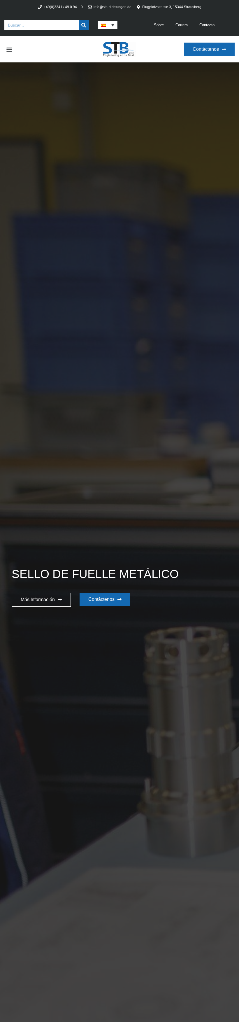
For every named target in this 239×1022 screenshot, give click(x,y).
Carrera (181, 25)
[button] (9, 49)
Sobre (159, 25)
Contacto (207, 25)
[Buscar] (84, 25)
